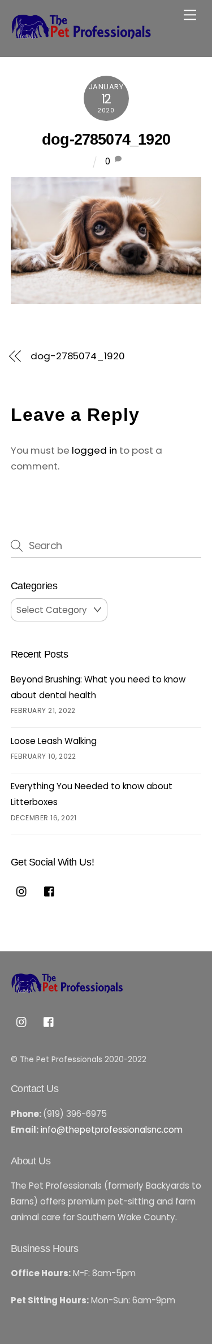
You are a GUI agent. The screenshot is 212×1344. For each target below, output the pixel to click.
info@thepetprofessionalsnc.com (112, 1130)
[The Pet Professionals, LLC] (81, 36)
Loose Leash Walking (54, 741)
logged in (94, 450)
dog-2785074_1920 (106, 139)
